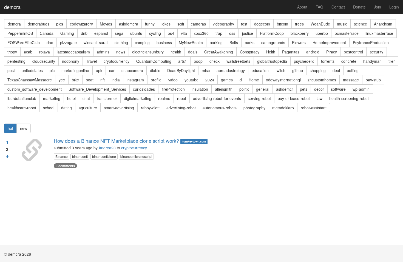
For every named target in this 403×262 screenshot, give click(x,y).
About (302, 7)
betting (353, 70)
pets (303, 89)
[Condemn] (7, 156)
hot (10, 128)
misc (206, 70)
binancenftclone (104, 156)
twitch (280, 70)
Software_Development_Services (97, 89)
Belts (233, 42)
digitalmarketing (137, 98)
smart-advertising (119, 107)
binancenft (80, 156)
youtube (191, 79)
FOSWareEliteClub (23, 42)
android (312, 52)
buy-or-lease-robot (294, 98)
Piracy (331, 52)
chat (86, 98)
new (23, 128)
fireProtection (173, 89)
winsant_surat (96, 42)
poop (198, 61)
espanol (101, 33)
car (112, 70)
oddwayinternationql (283, 79)
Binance (61, 156)
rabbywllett (150, 107)
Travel (91, 61)
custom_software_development (34, 89)
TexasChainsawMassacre (29, 79)
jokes (166, 24)
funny (150, 24)
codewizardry (81, 24)
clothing (121, 42)
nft (102, 79)
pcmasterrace (347, 33)
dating (66, 107)
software (338, 89)
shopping (318, 70)
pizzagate (68, 42)
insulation (200, 89)
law (319, 98)
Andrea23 (107, 147)
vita (184, 33)
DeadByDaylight (181, 70)
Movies (106, 24)
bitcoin (282, 24)
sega (119, 33)
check (214, 61)
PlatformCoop (272, 33)
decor (319, 89)
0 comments (65, 165)
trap (218, 33)
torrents (327, 61)
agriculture (88, 107)
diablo (155, 70)
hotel (71, 98)
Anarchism (383, 24)
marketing (51, 98)
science (360, 24)
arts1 (182, 61)
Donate (359, 7)
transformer (107, 98)
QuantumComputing (153, 61)
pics (59, 24)
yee (62, 79)
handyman (372, 61)
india (116, 79)
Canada (46, 33)
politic (244, 89)
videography (223, 24)
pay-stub (373, 79)
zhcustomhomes (322, 79)
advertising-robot (181, 107)
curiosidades (144, 89)
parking (216, 42)
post (11, 70)
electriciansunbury (148, 52)
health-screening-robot (349, 98)
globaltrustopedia (272, 61)
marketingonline (75, 70)
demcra (12, 6)
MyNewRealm (191, 42)
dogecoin (262, 24)
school (48, 107)
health (176, 52)
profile (156, 79)
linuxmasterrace (379, 33)
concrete (348, 61)
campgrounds (273, 42)
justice (247, 33)
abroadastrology (231, 70)
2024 (209, 79)
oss (232, 33)
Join (377, 7)
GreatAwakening (218, 52)
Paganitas (290, 52)
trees (299, 24)
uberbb (322, 33)
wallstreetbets (238, 61)
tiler (391, 61)
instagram (135, 79)
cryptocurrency (116, 61)
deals (192, 52)
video (173, 79)
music (342, 24)
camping (142, 42)
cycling (155, 33)
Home (254, 79)
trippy (12, 52)
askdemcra (128, 24)
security (376, 52)
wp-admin (361, 89)
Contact (338, 7)
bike (75, 79)
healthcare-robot (21, 107)
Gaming (67, 33)
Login (394, 7)
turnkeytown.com (194, 141)
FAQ (319, 7)
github (297, 70)
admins (103, 52)
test (244, 24)
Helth (270, 52)
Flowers (299, 42)
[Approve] (7, 142)
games (227, 79)
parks (249, 42)
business (164, 42)
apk (99, 70)
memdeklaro (283, 107)
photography (254, 107)
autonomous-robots (220, 107)
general (262, 89)
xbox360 (201, 33)
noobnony (70, 61)
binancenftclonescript (136, 156)
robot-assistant (314, 107)
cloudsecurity (43, 61)
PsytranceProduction (371, 42)
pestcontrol (353, 52)
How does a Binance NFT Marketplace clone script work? (116, 140)
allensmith (223, 89)
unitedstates (32, 70)
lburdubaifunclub (21, 98)
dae (50, 42)
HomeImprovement (329, 42)
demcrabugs (38, 24)
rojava (44, 52)
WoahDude (320, 24)
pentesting (16, 61)
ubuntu (136, 33)
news (120, 52)
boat (89, 79)
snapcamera (132, 70)
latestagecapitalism (73, 52)
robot (181, 98)
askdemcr (284, 89)
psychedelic (304, 61)
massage (351, 79)
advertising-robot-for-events (217, 98)
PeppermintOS (20, 33)
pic (52, 70)
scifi (180, 24)
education (260, 70)
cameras (198, 24)
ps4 (171, 33)
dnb (84, 33)
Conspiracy (249, 52)
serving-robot (259, 98)
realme (164, 98)
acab (28, 52)
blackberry (300, 33)
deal (336, 70)
